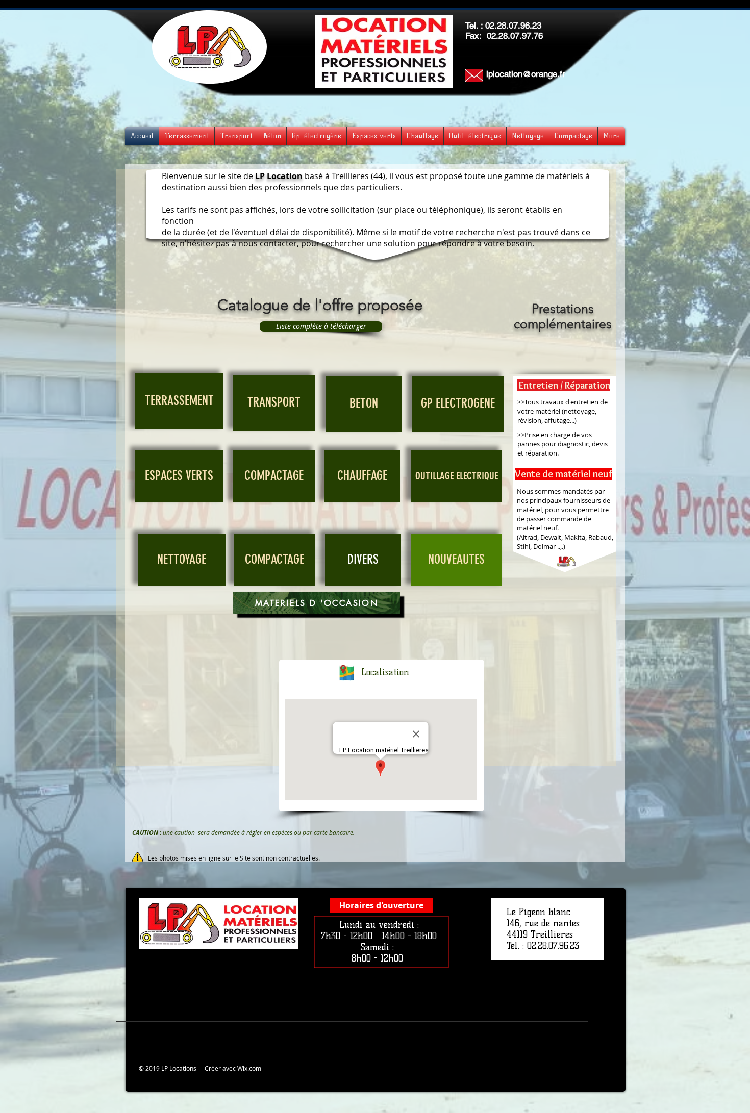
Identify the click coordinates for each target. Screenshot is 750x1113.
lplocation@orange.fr (525, 74)
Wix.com (249, 1068)
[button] (381, 905)
